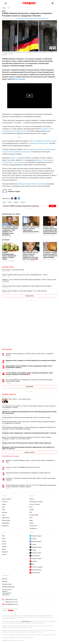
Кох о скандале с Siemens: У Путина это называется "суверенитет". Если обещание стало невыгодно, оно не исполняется (10, 231)
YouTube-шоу (33, 525)
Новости (4, 495)
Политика (32, 233)
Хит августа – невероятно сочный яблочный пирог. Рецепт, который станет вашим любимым (51, 255)
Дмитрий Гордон (36, 535)
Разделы (32, 495)
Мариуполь (5, 551)
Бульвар (6, 240)
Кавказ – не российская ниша (13, 270)
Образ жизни (5, 517)
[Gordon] (29, 3)
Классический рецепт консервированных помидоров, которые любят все (28, 472)
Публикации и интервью (36, 501)
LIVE (31, 512)
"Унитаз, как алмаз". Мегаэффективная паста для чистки (23, 467)
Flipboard (34, 561)
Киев (3, 535)
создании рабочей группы (38, 143)
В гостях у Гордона (35, 504)
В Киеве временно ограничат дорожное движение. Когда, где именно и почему (26, 417)
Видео (31, 520)
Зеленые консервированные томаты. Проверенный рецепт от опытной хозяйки (9, 256)
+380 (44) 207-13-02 (11, 602)
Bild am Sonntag (19, 79)
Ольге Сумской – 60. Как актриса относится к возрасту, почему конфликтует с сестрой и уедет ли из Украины (30, 256)
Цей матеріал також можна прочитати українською (32, 18)
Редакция (4, 581)
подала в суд (15, 158)
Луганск (4, 554)
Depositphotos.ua (26, 621)
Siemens (23, 202)
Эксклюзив (32, 515)
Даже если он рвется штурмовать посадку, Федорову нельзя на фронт (27, 286)
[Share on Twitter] (15, 198)
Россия (10, 202)
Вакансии (4, 578)
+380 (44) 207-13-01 (11, 599)
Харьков (4, 546)
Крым (4, 202)
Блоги (31, 507)
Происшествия (6, 520)
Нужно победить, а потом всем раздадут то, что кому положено (24, 291)
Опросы (32, 523)
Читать (52, 206)
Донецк (4, 543)
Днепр (4, 549)
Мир (9, 7)
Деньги (4, 504)
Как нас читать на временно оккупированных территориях (7, 592)
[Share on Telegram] (19, 198)
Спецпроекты (33, 528)
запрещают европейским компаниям (32, 184)
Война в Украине (6, 499)
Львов (3, 538)
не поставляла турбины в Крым (44, 141)
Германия (16, 202)
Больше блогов (29, 295)
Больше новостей (29, 452)
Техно (3, 515)
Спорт (3, 509)
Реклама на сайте (7, 584)
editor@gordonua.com (11, 604)
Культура (4, 512)
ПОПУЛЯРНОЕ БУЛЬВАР (10, 456)
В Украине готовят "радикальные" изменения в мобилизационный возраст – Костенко (29, 433)
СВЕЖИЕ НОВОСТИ (9, 394)
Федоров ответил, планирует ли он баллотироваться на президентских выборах (31, 360)
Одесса (4, 541)
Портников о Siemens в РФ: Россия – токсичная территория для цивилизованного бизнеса (31, 229)
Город (3, 532)
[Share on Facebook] (12, 198)
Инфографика (6, 523)
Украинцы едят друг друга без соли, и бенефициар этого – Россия (25, 274)
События (53, 235)
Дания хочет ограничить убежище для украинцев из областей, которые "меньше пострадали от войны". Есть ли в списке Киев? (26, 437)
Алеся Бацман (36, 555)
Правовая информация (8, 586)
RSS (33, 564)
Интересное (5, 525)
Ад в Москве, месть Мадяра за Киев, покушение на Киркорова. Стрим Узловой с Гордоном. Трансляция (29, 373)
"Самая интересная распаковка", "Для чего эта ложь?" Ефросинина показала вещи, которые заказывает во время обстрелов (31, 485)
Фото (31, 517)
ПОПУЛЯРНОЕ (7, 349)
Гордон (4, 7)
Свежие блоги (8, 267)
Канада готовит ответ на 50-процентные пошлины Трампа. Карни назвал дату (26, 443)
